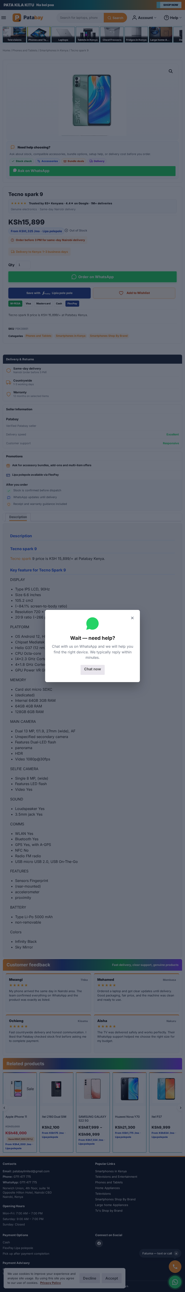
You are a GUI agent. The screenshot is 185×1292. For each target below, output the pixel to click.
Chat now (92, 669)
